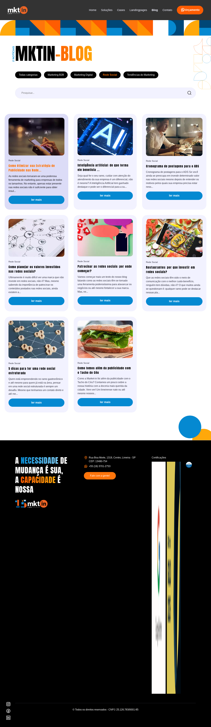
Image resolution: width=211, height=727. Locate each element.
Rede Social (110, 74)
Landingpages (138, 10)
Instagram (8, 704)
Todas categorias (28, 74)
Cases (121, 10)
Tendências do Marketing (141, 74)
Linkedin (8, 717)
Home (92, 10)
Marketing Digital (83, 74)
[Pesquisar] (189, 93)
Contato (167, 10)
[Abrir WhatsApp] (203, 719)
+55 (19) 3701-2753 (99, 466)
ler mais (36, 199)
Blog (155, 10)
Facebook (8, 710)
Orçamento (192, 9)
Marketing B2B (56, 74)
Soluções (106, 10)
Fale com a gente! (100, 475)
